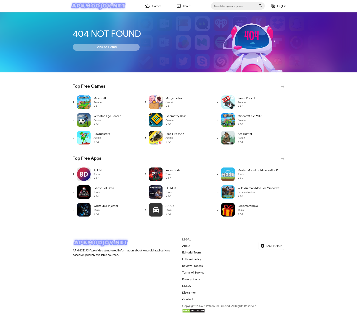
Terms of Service (193, 272)
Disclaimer (189, 292)
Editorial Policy (191, 259)
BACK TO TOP (274, 246)
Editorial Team (191, 252)
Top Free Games (89, 86)
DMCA (186, 286)
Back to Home (106, 47)
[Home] (98, 6)
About (186, 246)
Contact (187, 299)
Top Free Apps (87, 158)
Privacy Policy (191, 279)
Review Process (192, 266)
